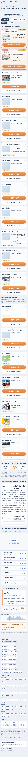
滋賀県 (7, 699)
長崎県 (12, 713)
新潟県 (3, 692)
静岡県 (7, 695)
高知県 (12, 709)
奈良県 (25, 699)
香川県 (3, 709)
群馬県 (12, 686)
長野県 (25, 692)
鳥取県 (3, 706)
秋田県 (20, 679)
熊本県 (16, 713)
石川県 (12, 692)
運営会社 (6, 737)
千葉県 (20, 686)
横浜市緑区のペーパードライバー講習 (9, 662)
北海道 (3, 679)
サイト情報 (15, 737)
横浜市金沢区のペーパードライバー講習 (9, 651)
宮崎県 (25, 713)
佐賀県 (7, 713)
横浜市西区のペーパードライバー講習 (9, 646)
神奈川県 (6, 6)
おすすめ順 (4, 22)
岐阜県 (3, 695)
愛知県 (12, 695)
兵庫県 (20, 699)
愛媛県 (7, 709)
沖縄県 (8, 716)
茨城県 (3, 686)
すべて (6, 19)
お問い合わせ (20, 737)
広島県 (16, 706)
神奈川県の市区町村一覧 (6, 672)
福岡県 (3, 713)
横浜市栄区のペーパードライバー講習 (9, 664)
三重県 (3, 699)
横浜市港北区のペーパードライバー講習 (9, 641)
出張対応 (15, 19)
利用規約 (10, 737)
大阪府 (16, 699)
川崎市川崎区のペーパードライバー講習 (9, 667)
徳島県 (25, 706)
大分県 (20, 713)
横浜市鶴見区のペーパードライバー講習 (9, 669)
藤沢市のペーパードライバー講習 (8, 644)
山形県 (25, 679)
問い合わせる (15, 45)
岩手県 (12, 679)
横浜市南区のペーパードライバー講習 (9, 649)
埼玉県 (16, 686)
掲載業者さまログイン (14, 738)
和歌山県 (3, 702)
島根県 (7, 706)
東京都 (25, 686)
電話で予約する (15, 86)
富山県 (7, 692)
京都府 (12, 699)
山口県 (20, 706)
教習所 (23, 19)
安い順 (12, 22)
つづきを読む (14, 523)
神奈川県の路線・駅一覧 (17, 672)
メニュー (25, 3)
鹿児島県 (3, 716)
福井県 (16, 692)
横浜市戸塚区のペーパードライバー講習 (9, 654)
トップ (2, 6)
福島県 (3, 681)
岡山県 (12, 706)
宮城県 (16, 679)
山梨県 (20, 692)
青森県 (7, 679)
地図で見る (14, 540)
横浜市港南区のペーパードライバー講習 (9, 656)
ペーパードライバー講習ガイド (7, 748)
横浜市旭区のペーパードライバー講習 (9, 659)
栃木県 (7, 686)
